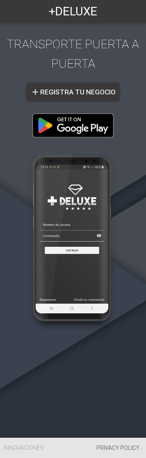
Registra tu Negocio (73, 92)
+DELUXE (73, 11)
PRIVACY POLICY (118, 448)
